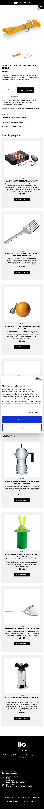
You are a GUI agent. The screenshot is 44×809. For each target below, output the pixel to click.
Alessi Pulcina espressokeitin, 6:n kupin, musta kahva (22, 482)
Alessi (9, 100)
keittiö (22, 108)
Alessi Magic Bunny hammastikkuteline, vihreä (22, 555)
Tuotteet (20, 105)
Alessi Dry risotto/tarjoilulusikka (22, 629)
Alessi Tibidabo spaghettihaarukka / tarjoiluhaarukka (22, 254)
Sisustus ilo (25, 3)
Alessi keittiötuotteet (18, 100)
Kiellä (22, 428)
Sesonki (27, 108)
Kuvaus (5, 114)
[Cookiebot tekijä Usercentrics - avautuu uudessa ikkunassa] (33, 378)
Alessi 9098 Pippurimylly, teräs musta (22, 699)
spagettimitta (34, 108)
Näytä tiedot (33, 412)
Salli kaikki (22, 420)
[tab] (22, 120)
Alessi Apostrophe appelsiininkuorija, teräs (22, 327)
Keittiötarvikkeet (7, 105)
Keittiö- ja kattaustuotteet (24, 102)
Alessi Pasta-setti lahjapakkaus (22, 181)
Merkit (15, 105)
